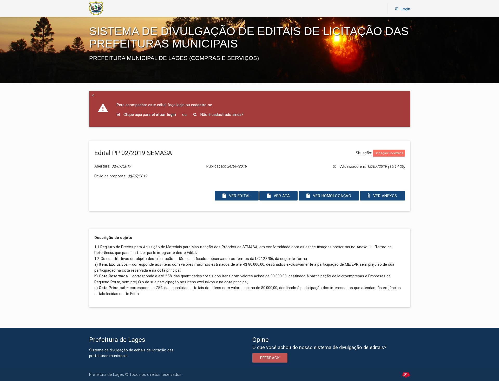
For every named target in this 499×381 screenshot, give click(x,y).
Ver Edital (240, 195)
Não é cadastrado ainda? (221, 114)
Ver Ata (282, 195)
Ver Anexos (385, 195)
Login (405, 8)
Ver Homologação (332, 195)
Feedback (270, 357)
